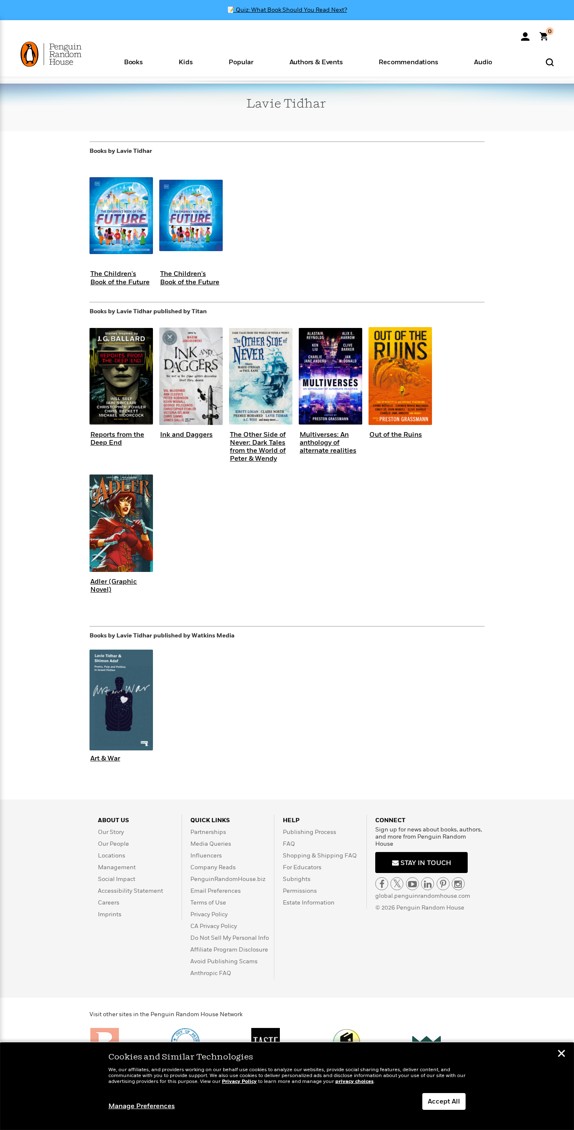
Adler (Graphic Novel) (113, 585)
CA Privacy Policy (213, 926)
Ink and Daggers (186, 434)
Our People (113, 844)
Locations (111, 856)
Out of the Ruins (395, 434)
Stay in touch (425, 863)
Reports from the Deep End (117, 438)
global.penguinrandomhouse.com (422, 896)
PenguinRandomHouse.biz (228, 879)
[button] (133, 61)
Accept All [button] (444, 1101)
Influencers (206, 856)
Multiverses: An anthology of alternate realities (328, 442)
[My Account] (525, 33)
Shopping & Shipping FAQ (320, 856)
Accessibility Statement (130, 891)
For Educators (302, 867)
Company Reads (213, 867)
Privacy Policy (209, 914)
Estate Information (308, 903)
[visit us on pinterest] (443, 883)
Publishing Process (309, 832)
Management (117, 867)
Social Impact (116, 879)
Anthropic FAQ (210, 973)
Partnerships (208, 832)
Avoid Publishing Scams (224, 961)
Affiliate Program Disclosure (229, 950)
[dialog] (287, 1086)
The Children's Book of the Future (120, 277)
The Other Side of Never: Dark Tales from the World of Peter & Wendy (258, 447)
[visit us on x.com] (396, 883)
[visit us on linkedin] (427, 883)
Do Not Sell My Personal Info (229, 938)
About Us (113, 820)
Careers (108, 903)
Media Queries (210, 844)
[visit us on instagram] (458, 883)
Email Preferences (215, 891)
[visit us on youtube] (412, 883)
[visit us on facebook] (381, 883)
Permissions (300, 891)
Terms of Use (208, 903)
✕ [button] (561, 1054)
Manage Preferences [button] (141, 1106)
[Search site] (550, 62)
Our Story (111, 832)
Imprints (109, 914)
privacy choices (354, 1081)
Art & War (105, 758)
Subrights (297, 879)
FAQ (289, 844)
